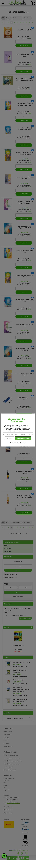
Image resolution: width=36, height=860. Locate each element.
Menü (2, 2)
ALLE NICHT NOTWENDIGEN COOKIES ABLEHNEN (18, 434)
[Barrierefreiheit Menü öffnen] (4, 855)
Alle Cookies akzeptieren (23, 438)
